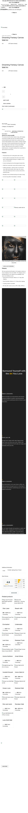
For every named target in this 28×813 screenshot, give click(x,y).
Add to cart (6, 100)
